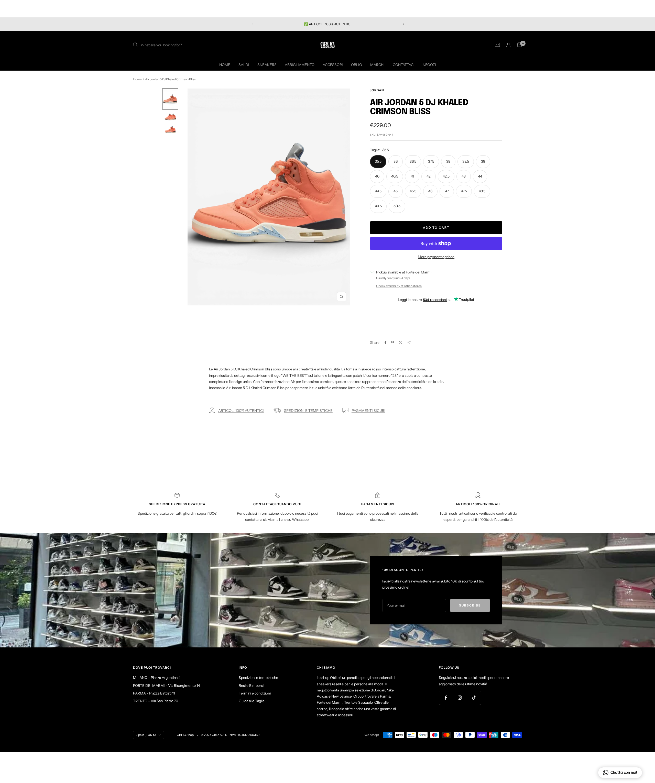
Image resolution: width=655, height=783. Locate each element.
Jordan (377, 90)
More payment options (436, 257)
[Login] (508, 45)
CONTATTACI (403, 64)
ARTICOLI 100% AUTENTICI (241, 410)
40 (377, 176)
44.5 (378, 191)
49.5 (378, 206)
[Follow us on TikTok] (474, 698)
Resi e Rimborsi (251, 685)
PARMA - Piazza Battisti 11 (154, 693)
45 (396, 191)
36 (396, 161)
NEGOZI (429, 64)
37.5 (431, 161)
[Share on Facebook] (386, 342)
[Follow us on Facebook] (446, 698)
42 (429, 176)
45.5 (413, 191)
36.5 (413, 161)
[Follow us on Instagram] (460, 698)
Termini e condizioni (255, 693)
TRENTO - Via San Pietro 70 (155, 701)
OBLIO (356, 64)
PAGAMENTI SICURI (368, 410)
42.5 (446, 176)
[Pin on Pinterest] (392, 342)
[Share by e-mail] (409, 342)
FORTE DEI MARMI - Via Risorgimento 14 (166, 685)
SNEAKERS (267, 64)
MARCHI (377, 64)
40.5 (394, 176)
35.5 (378, 161)
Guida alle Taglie (252, 701)
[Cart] (519, 44)
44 (480, 176)
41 (412, 176)
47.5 (464, 191)
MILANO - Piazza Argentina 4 (156, 677)
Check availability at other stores (399, 286)
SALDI (243, 64)
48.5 (482, 191)
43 (464, 176)
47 (447, 191)
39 (483, 161)
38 (448, 161)
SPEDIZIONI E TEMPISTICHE (308, 410)
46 (430, 191)
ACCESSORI (333, 64)
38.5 (465, 161)
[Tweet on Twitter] (400, 342)
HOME (224, 64)
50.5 (397, 206)
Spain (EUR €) (146, 735)
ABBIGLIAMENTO (299, 64)
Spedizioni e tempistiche (258, 677)
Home (137, 79)
